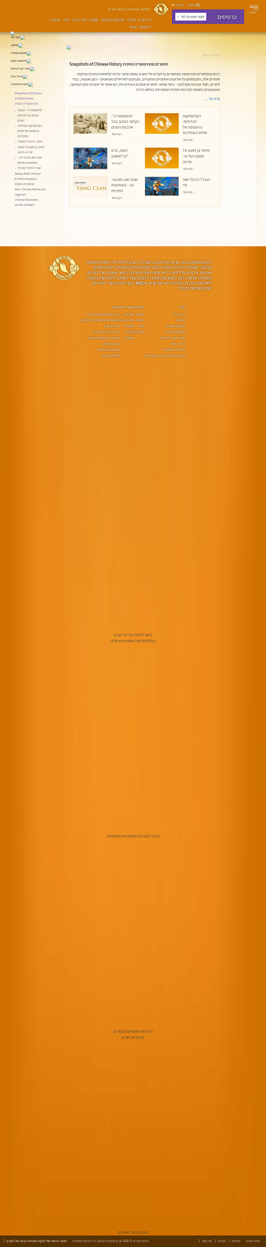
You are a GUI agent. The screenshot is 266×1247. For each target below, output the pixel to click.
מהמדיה (129, 338)
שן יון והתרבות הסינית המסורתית (164, 355)
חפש (192, 5)
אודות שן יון (127, 320)
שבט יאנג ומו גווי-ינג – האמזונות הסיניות (124, 185)
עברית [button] (179, 5)
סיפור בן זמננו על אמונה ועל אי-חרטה (196, 156)
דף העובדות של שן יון (106, 332)
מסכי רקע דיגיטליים (173, 338)
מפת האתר (253, 1241)
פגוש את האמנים (109, 349)
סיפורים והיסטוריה (174, 349)
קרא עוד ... (117, 134)
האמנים (129, 326)
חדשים (140, 314)
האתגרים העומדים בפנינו (104, 338)
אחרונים (129, 314)
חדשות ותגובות (112, 20)
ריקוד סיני (179, 314)
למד (66, 20)
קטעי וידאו (90, 20)
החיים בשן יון (112, 326)
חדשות (139, 307)
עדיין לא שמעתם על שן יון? (103, 314)
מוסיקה (180, 320)
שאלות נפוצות (111, 355)
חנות (133, 27)
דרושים (145, 27)
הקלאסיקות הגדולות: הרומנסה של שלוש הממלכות (195, 124)
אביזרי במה (178, 344)
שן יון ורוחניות (111, 344)
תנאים (222, 1241)
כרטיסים (226, 16)
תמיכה (54, 20)
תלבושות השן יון (175, 332)
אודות (131, 20)
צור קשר (207, 1241)
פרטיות (235, 1241)
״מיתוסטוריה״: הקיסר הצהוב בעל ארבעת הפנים (125, 121)
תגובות (129, 332)
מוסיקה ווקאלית (175, 326)
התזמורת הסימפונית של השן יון (100, 320)
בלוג (75, 20)
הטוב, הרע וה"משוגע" (119, 153)
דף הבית (144, 20)
